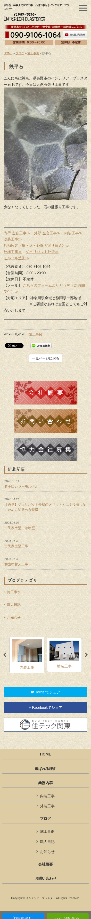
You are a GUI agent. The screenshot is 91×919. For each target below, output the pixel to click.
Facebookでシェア (46, 707)
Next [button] (86, 655)
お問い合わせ (46, 878)
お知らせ (14, 618)
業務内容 (45, 783)
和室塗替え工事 (16, 561)
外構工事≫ (13, 252)
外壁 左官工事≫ (47, 233)
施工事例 (33, 53)
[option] (27, 655)
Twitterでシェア (47, 692)
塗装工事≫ (13, 239)
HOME (8, 53)
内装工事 (47, 796)
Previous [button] (4, 655)
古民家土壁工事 (16, 543)
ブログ (20, 53)
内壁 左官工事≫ (17, 233)
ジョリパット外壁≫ (42, 252)
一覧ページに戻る (45, 358)
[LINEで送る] (41, 345)
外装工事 (47, 806)
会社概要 (45, 864)
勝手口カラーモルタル (21, 484)
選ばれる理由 (46, 769)
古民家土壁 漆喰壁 (19, 525)
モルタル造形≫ (16, 258)
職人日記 (14, 605)
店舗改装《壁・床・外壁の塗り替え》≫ (36, 245)
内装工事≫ (73, 233)
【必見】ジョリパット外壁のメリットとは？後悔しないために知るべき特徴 (45, 505)
